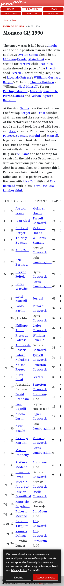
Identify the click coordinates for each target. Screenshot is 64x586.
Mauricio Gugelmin (23, 503)
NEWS (53, 9)
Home (6, 20)
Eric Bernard (22, 262)
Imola (52, 45)
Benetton (9, 100)
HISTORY (53, 13)
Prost (41, 113)
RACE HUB (32, 9)
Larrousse (39, 186)
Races (14, 20)
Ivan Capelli (21, 406)
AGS (35, 521)
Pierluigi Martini (15, 91)
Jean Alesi (46, 64)
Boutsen (21, 135)
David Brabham (22, 396)
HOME (10, 9)
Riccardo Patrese (19, 77)
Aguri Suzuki (20, 428)
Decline (18, 577)
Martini (34, 135)
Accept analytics (45, 577)
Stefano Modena (21, 464)
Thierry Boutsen (42, 82)
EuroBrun (40, 511)
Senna (24, 108)
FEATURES (11, 13)
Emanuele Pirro (23, 474)
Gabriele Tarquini (22, 523)
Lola (51, 186)
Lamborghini (12, 190)
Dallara (18, 96)
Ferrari (24, 64)
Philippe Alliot (22, 327)
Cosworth (40, 223)
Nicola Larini (20, 416)
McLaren (9, 59)
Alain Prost (36, 59)
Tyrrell (16, 73)
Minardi (36, 91)
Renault (38, 242)
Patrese (8, 135)
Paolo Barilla (20, 308)
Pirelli (50, 68)
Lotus (37, 282)
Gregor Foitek (21, 274)
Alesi (12, 131)
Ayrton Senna (28, 54)
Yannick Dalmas (21, 533)
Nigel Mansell (27, 86)
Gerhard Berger (22, 230)
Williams (40, 77)
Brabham (39, 394)
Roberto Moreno (21, 513)
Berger (25, 113)
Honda (22, 59)
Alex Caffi (30, 181)
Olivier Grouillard (23, 494)
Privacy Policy (19, 570)
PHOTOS (32, 13)
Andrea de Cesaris (23, 347)
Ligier (37, 325)
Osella (37, 492)
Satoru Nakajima (22, 357)
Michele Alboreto (22, 484)
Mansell (52, 135)
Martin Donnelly (22, 452)
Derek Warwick (22, 286)
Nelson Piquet (41, 96)
